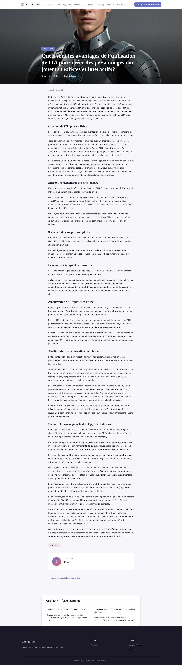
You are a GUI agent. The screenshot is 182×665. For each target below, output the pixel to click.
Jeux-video (88, 4)
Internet (77, 4)
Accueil (50, 4)
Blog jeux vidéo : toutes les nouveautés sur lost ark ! (67, 609)
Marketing (100, 4)
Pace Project (31, 4)
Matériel (110, 4)
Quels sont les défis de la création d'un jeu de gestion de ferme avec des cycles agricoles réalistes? (114, 618)
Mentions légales (135, 645)
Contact (132, 649)
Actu (58, 4)
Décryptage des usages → (148, 4)
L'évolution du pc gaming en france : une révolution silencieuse (114, 610)
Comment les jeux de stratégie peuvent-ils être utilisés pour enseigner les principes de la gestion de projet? (67, 617)
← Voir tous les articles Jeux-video (64, 578)
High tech (67, 4)
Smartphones (122, 4)
